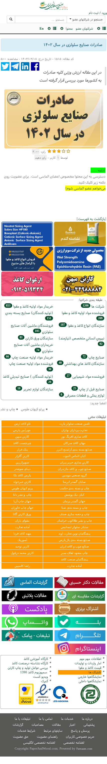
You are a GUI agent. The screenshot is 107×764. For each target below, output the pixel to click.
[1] (49, 150)
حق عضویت (20, 736)
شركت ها (93, 306)
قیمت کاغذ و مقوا (90, 667)
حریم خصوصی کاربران (80, 736)
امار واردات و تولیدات (88, 663)
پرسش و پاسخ (80, 730)
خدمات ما (67, 718)
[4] (63, 150)
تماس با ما (46, 718)
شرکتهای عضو (84, 28)
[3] (59, 150)
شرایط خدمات (26, 730)
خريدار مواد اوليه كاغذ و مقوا (29, 306)
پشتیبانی (89, 724)
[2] (54, 150)
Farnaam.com (84, 749)
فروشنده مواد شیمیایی (85, 376)
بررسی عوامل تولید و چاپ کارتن (28, 667)
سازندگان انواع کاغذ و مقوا (82, 325)
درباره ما (87, 718)
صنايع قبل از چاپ (88, 389)
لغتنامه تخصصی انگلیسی (39, 742)
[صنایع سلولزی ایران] (53, 5)
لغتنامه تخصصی (73, 742)
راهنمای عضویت (47, 736)
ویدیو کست (40, 676)
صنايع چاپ (93, 357)
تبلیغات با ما (22, 718)
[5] (68, 150)
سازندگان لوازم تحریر (35, 389)
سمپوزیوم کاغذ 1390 (34, 672)
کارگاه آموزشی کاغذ (36, 658)
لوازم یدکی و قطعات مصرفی (82, 395)
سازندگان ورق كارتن (36, 338)
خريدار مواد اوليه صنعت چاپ (29, 357)
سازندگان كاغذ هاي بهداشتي (81, 363)
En (42, 28)
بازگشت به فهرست (91, 218)
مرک (44, 681)
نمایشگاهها (89, 676)
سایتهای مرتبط (53, 730)
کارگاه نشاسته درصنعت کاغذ (29, 663)
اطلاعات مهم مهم (90, 658)
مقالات (56, 724)
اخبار (72, 724)
